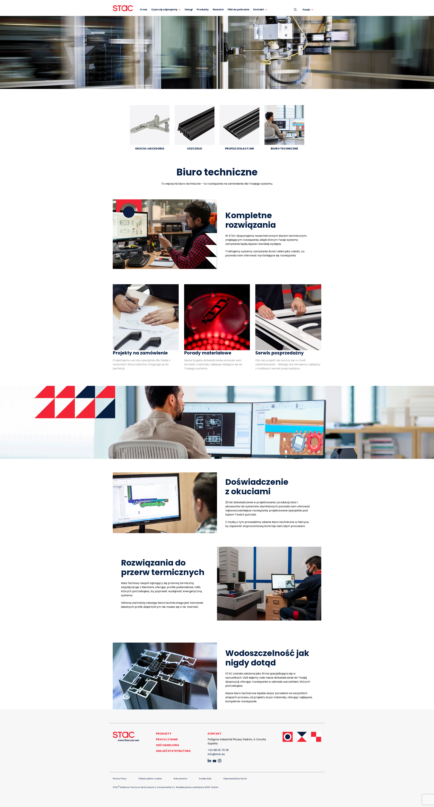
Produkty (203, 9)
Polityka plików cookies (150, 778)
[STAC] (123, 8)
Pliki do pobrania (238, 9)
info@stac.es (216, 754)
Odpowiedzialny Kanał (235, 778)
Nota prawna (180, 778)
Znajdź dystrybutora (173, 751)
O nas (143, 9)
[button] (308, 9)
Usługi (189, 9)
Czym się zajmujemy (164, 9)
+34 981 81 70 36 (218, 750)
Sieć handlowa (167, 745)
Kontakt (258, 9)
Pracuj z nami (167, 739)
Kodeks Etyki (205, 778)
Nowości (218, 9)
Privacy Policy (120, 778)
